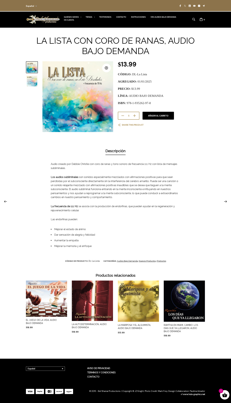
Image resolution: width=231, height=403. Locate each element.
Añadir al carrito (158, 115)
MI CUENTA (69, 20)
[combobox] (35, 5)
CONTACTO (121, 17)
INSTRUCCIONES (138, 17)
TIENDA (89, 17)
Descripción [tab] (115, 151)
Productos (161, 261)
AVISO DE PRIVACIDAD (98, 368)
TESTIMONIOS (105, 17)
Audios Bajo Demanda (127, 261)
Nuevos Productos (147, 261)
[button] (106, 68)
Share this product (132, 125)
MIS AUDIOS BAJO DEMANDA (163, 17)
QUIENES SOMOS (71, 17)
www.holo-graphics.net (194, 394)
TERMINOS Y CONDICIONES (101, 372)
